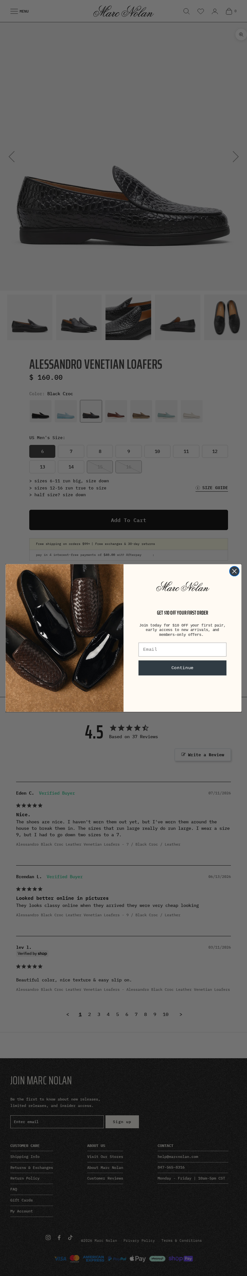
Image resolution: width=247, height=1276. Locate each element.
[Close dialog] (234, 571)
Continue (182, 668)
